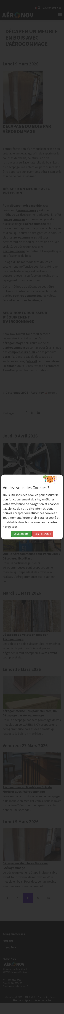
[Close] (59, 478)
